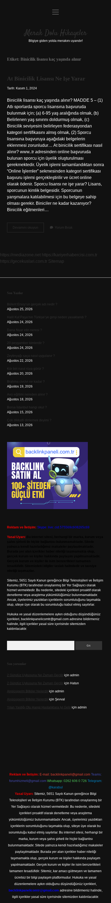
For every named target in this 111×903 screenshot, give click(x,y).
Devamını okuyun (28, 228)
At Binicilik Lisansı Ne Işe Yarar (46, 78)
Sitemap (56, 261)
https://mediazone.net (20, 255)
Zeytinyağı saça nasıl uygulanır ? (31, 356)
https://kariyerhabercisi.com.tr (69, 255)
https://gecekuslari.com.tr (23, 261)
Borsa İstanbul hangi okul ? (27, 407)
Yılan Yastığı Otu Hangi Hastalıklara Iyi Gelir (39, 707)
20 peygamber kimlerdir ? (25, 343)
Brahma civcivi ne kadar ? (26, 381)
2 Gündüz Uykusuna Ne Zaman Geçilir (35, 675)
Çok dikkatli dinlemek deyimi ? (29, 420)
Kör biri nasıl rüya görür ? (25, 369)
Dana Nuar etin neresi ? (24, 330)
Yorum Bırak (63, 227)
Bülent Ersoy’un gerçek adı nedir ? (32, 304)
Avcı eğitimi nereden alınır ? (27, 394)
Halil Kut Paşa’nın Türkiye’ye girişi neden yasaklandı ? (46, 317)
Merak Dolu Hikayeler (56, 33)
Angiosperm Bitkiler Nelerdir (27, 691)
